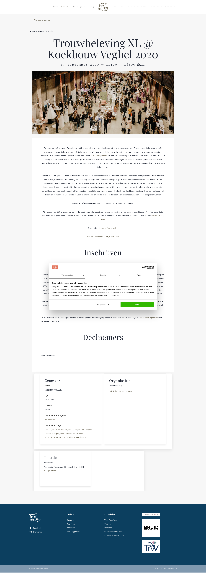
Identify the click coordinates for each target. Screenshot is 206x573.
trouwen (79, 433)
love (62, 433)
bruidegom (62, 429)
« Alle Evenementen (41, 20)
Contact (170, 7)
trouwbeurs (70, 433)
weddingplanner (100, 155)
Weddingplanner (74, 531)
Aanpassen (101, 304)
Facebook (36, 528)
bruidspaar (72, 429)
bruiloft (81, 429)
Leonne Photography (109, 228)
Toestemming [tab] (67, 275)
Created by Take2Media (166, 568)
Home (55, 7)
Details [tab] (103, 275)
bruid (54, 429)
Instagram (37, 531)
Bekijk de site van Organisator (122, 391)
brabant (48, 429)
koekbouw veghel (52, 433)
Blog (91, 7)
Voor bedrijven (136, 7)
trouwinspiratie (51, 437)
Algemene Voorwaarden (114, 535)
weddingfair (81, 437)
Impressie (156, 7)
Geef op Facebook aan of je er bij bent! (103, 236)
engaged (90, 429)
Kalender (70, 520)
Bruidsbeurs (50, 419)
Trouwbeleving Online (148, 317)
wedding (71, 437)
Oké (137, 304)
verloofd (62, 437)
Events (65, 7)
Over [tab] (139, 275)
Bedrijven (78, 7)
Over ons (118, 7)
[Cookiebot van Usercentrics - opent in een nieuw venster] (143, 267)
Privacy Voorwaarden (113, 531)
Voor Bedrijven (110, 520)
